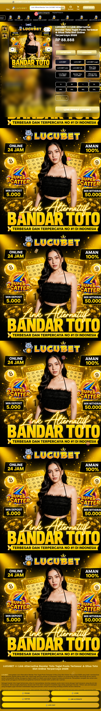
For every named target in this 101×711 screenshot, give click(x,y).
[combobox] (45, 8)
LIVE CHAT (51, 705)
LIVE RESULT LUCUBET (77, 109)
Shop (7, 9)
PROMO (27, 693)
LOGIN (76, 693)
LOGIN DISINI (86, 52)
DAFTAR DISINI (65, 52)
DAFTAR (27, 699)
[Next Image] (48, 49)
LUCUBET (4, 675)
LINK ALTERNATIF (76, 699)
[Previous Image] (12, 49)
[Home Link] (19, 8)
